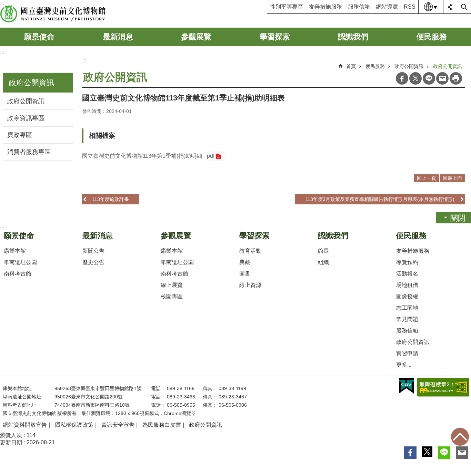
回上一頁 (426, 178)
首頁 (351, 66)
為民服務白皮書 (161, 425)
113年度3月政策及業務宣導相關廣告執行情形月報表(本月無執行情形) (379, 199)
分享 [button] (450, 7)
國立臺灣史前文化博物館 (53, 13)
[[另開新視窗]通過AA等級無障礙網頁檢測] (443, 387)
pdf (210, 156)
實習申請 (407, 353)
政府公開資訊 (25, 101)
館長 (323, 251)
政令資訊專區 (25, 118)
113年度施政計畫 (110, 199)
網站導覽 (387, 7)
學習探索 (275, 36)
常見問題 (407, 319)
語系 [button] (431, 7)
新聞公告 (93, 251)
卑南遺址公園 (20, 262)
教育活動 (250, 251)
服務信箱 (359, 7)
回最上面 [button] (452, 178)
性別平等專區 (286, 7)
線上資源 (250, 285)
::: (2, 52)
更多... (403, 365)
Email (442, 78)
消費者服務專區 (29, 151)
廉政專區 (19, 135)
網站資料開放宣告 (25, 425)
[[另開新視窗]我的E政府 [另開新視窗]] (406, 386)
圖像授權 (407, 296)
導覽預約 (407, 262)
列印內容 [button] (456, 78)
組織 (323, 262)
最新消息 (118, 36)
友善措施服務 (325, 7)
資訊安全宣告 (117, 425)
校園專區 (172, 296)
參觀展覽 (196, 36)
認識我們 (353, 36)
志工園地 (407, 308)
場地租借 (407, 285)
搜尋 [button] (464, 7)
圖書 (244, 274)
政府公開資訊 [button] (31, 82)
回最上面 (460, 437)
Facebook (402, 78)
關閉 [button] (457, 218)
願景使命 (39, 36)
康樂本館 (15, 251)
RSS (409, 7)
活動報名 (407, 274)
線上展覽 (172, 285)
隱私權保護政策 (74, 425)
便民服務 (432, 36)
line (429, 78)
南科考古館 (17, 274)
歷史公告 (93, 262)
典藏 (244, 262)
